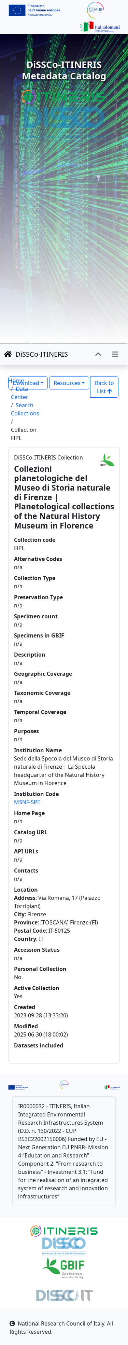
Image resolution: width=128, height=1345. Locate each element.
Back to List (104, 387)
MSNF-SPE (27, 802)
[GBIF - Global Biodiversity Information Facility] (64, 1267)
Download (26, 383)
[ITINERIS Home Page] (64, 96)
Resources (67, 383)
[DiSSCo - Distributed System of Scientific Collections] (64, 123)
